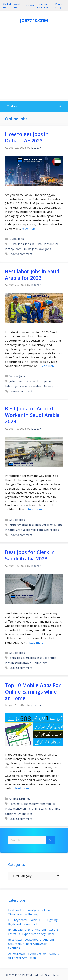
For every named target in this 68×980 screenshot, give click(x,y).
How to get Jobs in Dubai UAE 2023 (27, 137)
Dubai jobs (16, 244)
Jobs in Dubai (34, 244)
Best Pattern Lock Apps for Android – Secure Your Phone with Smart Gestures (32, 944)
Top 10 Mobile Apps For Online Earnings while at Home (33, 691)
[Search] (50, 840)
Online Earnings (19, 798)
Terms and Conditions (42, 5)
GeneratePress (54, 975)
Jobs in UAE (51, 244)
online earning (41, 808)
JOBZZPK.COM (34, 20)
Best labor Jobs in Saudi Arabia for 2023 (33, 274)
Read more (28, 228)
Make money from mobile (38, 803)
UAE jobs (45, 249)
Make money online (18, 808)
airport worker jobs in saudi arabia (32, 524)
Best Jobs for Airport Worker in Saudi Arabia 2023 (32, 415)
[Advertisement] (34, 65)
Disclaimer (29, 5)
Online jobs (30, 249)
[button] (60, 106)
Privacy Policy (59, 5)
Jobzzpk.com (13, 249)
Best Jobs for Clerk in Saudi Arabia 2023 (30, 555)
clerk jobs (15, 658)
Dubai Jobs (16, 239)
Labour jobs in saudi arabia (23, 386)
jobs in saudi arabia (22, 381)
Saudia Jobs (17, 376)
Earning (14, 803)
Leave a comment (20, 254)
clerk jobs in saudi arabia (39, 658)
